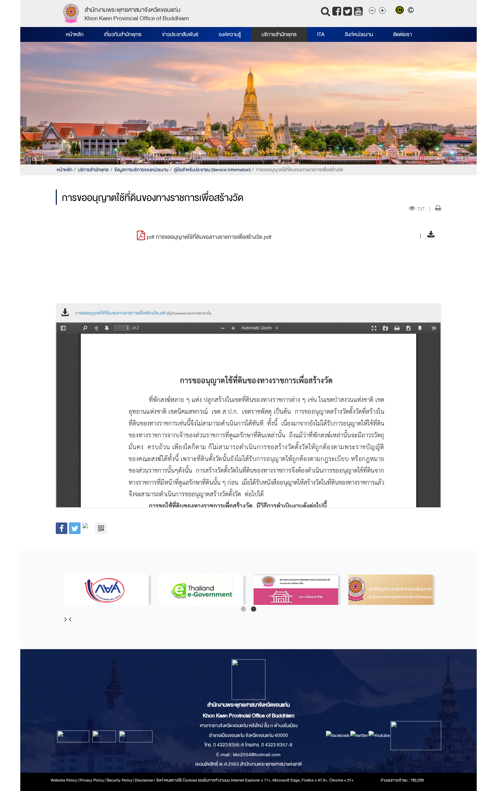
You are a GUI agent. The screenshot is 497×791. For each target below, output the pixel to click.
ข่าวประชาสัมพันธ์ (180, 34)
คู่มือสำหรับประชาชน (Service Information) (212, 170)
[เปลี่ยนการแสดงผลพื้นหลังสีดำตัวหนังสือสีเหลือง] (401, 10)
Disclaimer (144, 780)
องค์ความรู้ (230, 34)
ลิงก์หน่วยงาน (359, 34)
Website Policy (64, 780)
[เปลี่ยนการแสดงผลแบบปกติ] (412, 10)
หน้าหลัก (75, 34)
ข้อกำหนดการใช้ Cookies (176, 780)
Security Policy (119, 780)
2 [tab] (253, 609)
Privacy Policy (91, 780)
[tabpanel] (106, 590)
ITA (321, 34)
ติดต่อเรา (402, 34)
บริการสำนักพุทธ (279, 34)
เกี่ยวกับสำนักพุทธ (123, 34)
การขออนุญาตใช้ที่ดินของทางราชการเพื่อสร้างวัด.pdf (143, 313)
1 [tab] (243, 609)
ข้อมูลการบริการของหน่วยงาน (141, 170)
